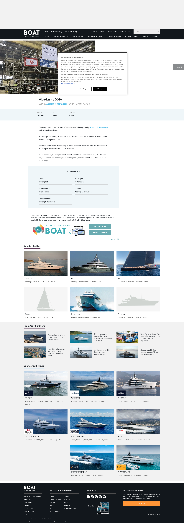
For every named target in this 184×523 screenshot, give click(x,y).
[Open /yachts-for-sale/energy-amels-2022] (138, 383)
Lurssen (74, 401)
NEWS (47, 37)
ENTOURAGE (124, 472)
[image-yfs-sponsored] (28, 395)
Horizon (74, 476)
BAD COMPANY (78, 436)
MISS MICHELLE (79, 472)
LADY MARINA (32, 436)
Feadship (28, 440)
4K (119, 278)
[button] (2, 67)
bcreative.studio (70, 508)
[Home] (33, 34)
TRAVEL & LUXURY (114, 37)
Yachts (52, 496)
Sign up (142, 503)
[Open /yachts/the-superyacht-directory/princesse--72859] (138, 299)
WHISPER (76, 398)
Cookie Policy (29, 511)
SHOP (102, 31)
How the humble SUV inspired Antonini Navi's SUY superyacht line (149, 352)
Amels (120, 401)
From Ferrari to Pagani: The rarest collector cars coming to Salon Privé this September (150, 337)
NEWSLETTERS (125, 31)
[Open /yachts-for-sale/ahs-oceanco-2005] (138, 421)
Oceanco (121, 440)
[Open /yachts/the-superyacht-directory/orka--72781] (92, 263)
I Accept (99, 89)
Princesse (121, 314)
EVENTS (145, 37)
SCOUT (28, 398)
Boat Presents (55, 511)
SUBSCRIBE (112, 31)
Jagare (27, 314)
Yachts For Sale (55, 499)
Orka (73, 278)
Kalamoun (75, 314)
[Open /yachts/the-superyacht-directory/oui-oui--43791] (46, 263)
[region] (92, 73)
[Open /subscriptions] (101, 508)
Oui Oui (28, 278)
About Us (27, 499)
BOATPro (67, 499)
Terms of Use (28, 508)
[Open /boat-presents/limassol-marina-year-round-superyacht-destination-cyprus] (35, 352)
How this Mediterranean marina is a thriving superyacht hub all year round (56, 352)
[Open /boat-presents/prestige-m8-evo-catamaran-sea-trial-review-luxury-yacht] (35, 337)
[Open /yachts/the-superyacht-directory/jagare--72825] (46, 299)
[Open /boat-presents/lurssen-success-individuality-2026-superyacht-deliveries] (81, 352)
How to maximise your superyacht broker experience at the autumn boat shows (103, 337)
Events (66, 496)
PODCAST (93, 31)
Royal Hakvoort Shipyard (34, 401)
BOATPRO (155, 37)
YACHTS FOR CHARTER (96, 37)
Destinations (54, 505)
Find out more (100, 226)
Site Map (67, 505)
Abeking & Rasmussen (56, 104)
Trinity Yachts (76, 440)
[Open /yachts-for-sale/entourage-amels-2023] (138, 457)
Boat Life (53, 508)
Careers (27, 505)
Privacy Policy (29, 514)
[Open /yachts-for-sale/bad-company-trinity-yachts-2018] (92, 421)
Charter (52, 502)
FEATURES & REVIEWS (60, 37)
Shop (66, 502)
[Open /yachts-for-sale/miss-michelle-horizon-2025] (92, 457)
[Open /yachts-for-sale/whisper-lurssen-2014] (92, 383)
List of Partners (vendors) (68, 83)
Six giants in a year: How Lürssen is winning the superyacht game (102, 352)
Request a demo (100, 233)
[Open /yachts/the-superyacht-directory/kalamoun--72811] (92, 299)
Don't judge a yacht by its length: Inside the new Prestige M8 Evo (56, 337)
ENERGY (122, 398)
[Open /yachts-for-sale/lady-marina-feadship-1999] (46, 421)
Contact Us (28, 502)
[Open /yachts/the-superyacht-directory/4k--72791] (138, 263)
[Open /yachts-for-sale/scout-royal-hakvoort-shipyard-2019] (46, 383)
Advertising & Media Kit (32, 496)
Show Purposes (84, 89)
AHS (120, 436)
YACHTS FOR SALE (78, 37)
